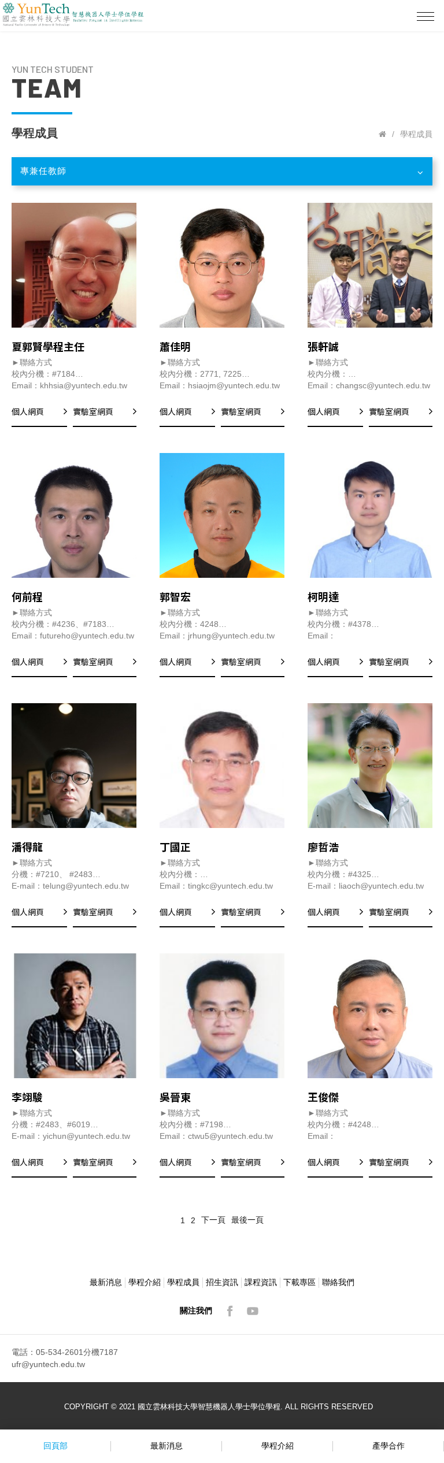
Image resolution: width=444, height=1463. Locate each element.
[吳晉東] (222, 1015)
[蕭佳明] (222, 265)
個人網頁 (28, 411)
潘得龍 (27, 846)
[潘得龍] (74, 765)
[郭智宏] (222, 515)
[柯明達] (370, 515)
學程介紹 (144, 1282)
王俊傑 (323, 1096)
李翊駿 (27, 1096)
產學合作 (388, 1445)
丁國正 (175, 846)
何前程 (27, 596)
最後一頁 (247, 1219)
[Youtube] (252, 1311)
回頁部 (55, 1445)
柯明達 (323, 596)
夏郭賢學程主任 (48, 346)
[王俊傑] (370, 1015)
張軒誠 (323, 346)
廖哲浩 (323, 846)
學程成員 (183, 1282)
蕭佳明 (175, 346)
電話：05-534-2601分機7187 (65, 1352)
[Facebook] (229, 1311)
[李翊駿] (74, 1015)
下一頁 (213, 1219)
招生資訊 (222, 1282)
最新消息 (106, 1282)
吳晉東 (175, 1096)
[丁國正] (222, 765)
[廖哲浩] (370, 765)
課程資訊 (261, 1282)
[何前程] (74, 515)
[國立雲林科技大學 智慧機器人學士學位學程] (382, 134)
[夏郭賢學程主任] (74, 265)
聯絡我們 (338, 1282)
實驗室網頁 (93, 411)
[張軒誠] (370, 265)
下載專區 (299, 1282)
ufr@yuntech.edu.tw (48, 1364)
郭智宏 (175, 596)
